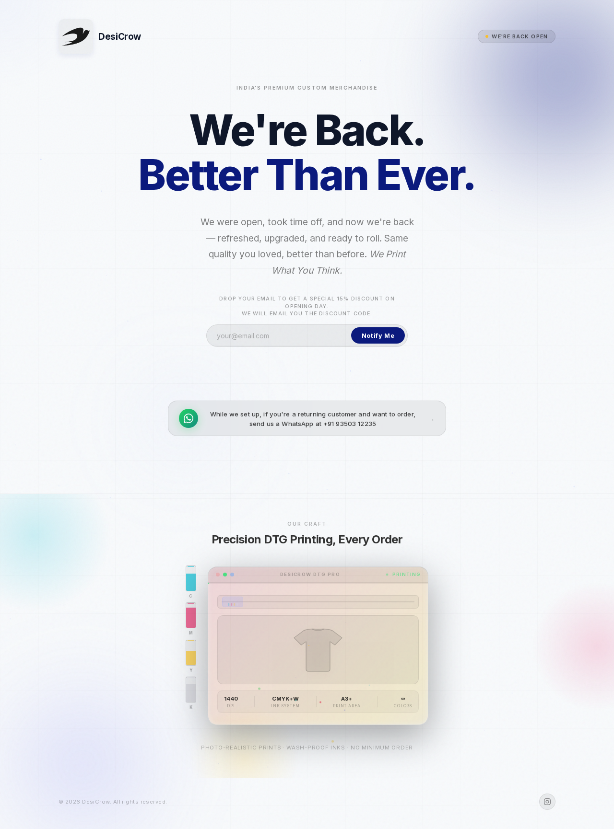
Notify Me (378, 335)
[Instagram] (547, 802)
